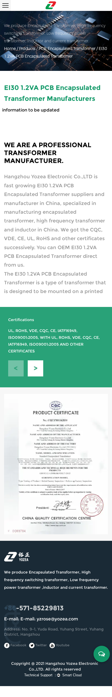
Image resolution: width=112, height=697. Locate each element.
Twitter (41, 645)
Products (27, 48)
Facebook (18, 645)
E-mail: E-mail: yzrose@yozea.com (41, 618)
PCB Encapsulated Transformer (67, 48)
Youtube (62, 645)
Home (10, 48)
